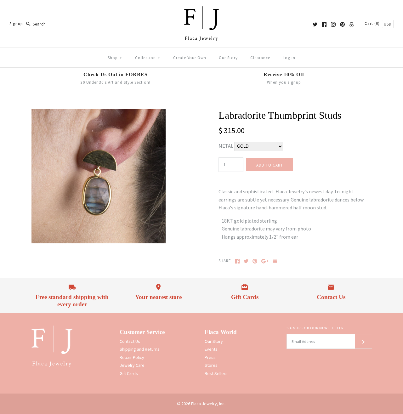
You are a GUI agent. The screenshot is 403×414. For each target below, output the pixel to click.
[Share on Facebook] (237, 261)
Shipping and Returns (140, 349)
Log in (289, 57)
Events (211, 349)
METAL (226, 146)
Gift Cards (129, 373)
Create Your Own (189, 57)
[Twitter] (315, 24)
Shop (115, 57)
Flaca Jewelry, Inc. (208, 403)
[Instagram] (333, 24)
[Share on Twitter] (246, 261)
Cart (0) (373, 23)
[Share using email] (275, 261)
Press (210, 357)
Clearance (260, 57)
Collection (147, 57)
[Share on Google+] (265, 261)
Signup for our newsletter (315, 328)
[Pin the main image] (255, 261)
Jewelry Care (132, 365)
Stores (211, 365)
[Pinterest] (342, 24)
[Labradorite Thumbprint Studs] (98, 113)
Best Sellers (216, 373)
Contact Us (130, 341)
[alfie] (351, 24)
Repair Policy (132, 357)
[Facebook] (324, 24)
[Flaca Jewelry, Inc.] (201, 10)
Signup (16, 23)
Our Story (228, 57)
